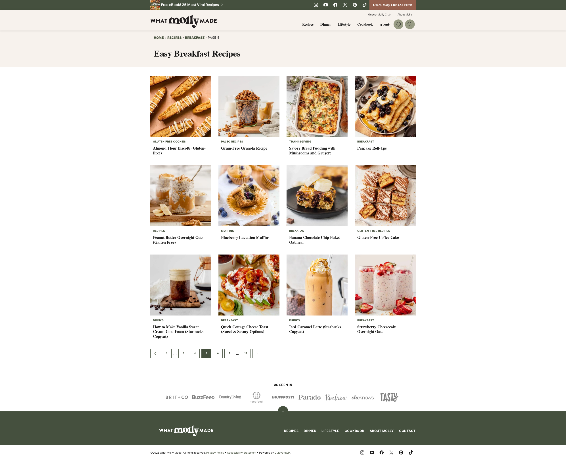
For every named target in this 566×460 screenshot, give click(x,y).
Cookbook (365, 24)
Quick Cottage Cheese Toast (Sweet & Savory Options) (244, 329)
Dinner (325, 24)
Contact (407, 431)
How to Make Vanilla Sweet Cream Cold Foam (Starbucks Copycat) (178, 331)
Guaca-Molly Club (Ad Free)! (392, 4)
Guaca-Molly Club (379, 14)
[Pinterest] (355, 5)
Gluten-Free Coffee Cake (378, 237)
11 (247, 354)
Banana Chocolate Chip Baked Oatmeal (314, 239)
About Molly (405, 14)
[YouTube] (326, 5)
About (384, 24)
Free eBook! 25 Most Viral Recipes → (192, 4)
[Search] (410, 24)
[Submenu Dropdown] (314, 24)
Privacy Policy (215, 452)
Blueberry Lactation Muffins (245, 237)
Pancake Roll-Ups (372, 148)
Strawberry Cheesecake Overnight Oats (376, 329)
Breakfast (195, 37)
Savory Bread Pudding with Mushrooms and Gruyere (312, 150)
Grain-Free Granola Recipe (244, 148)
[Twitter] (345, 5)
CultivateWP (282, 452)
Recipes (308, 24)
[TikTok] (364, 5)
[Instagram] (316, 5)
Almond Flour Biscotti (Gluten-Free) (179, 150)
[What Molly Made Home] (183, 21)
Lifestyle (344, 24)
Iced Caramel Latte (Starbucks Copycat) (315, 329)
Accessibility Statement (241, 452)
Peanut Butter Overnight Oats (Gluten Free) (178, 239)
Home (159, 37)
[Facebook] (335, 5)
